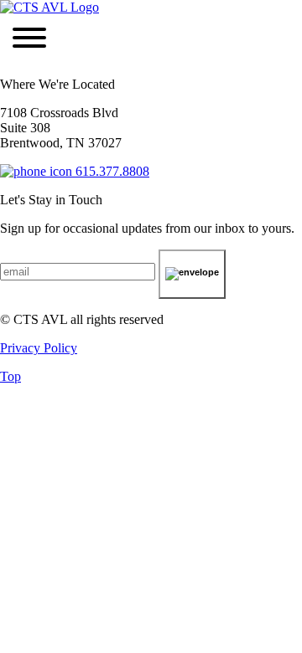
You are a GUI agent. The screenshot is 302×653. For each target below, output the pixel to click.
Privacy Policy (38, 348)
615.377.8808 (110, 171)
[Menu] (29, 39)
